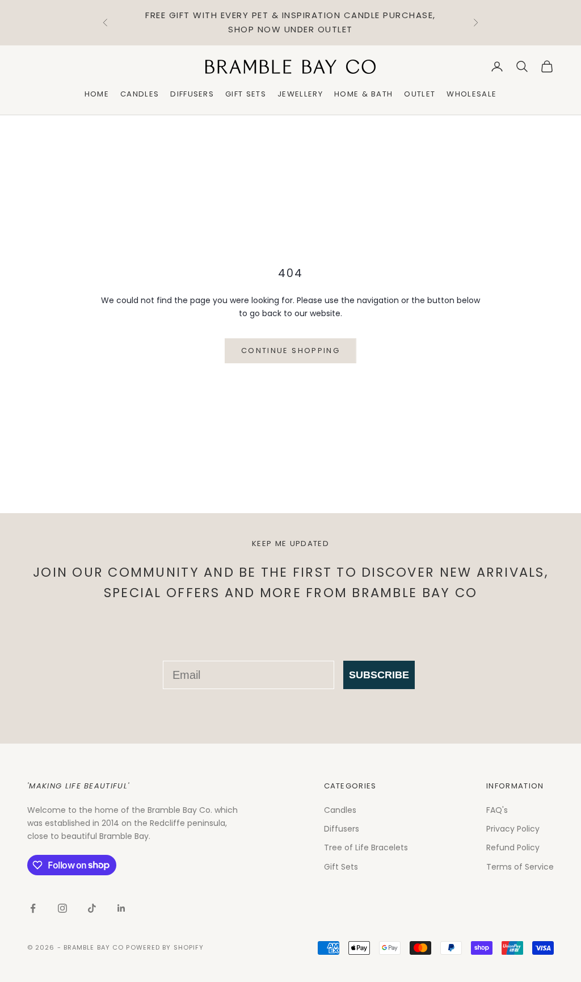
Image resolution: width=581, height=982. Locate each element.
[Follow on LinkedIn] (121, 908)
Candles (139, 94)
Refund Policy (513, 847)
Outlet (419, 94)
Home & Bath (363, 94)
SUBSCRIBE (379, 675)
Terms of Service (520, 866)
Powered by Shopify (165, 947)
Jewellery (300, 94)
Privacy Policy (513, 828)
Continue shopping (290, 350)
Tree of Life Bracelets (366, 847)
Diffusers (192, 94)
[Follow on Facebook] (33, 908)
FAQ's (497, 810)
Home (97, 94)
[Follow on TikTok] (92, 908)
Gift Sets (245, 94)
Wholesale (471, 94)
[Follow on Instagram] (62, 908)
